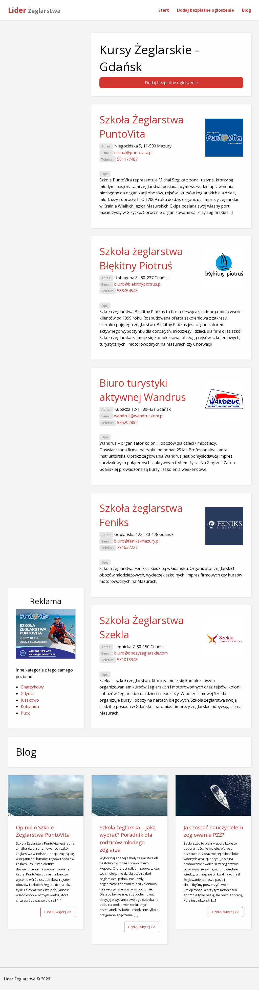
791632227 (127, 547)
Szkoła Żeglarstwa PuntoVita (141, 127)
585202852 (127, 422)
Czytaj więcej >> (58, 911)
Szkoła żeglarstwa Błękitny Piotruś (141, 258)
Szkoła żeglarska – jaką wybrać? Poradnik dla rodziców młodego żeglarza (128, 838)
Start (163, 10)
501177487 (127, 159)
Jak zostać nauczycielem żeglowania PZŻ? (213, 831)
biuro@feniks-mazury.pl (137, 541)
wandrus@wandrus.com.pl (138, 416)
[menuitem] (163, 10)
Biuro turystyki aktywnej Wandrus (142, 390)
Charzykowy (32, 687)
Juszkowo (30, 700)
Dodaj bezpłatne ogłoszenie (205, 10)
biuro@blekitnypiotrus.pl (137, 284)
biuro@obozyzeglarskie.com (141, 653)
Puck (25, 713)
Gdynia (27, 693)
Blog (246, 10)
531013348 (127, 659)
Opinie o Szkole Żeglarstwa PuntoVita (43, 831)
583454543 (127, 290)
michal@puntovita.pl (133, 152)
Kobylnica (30, 706)
